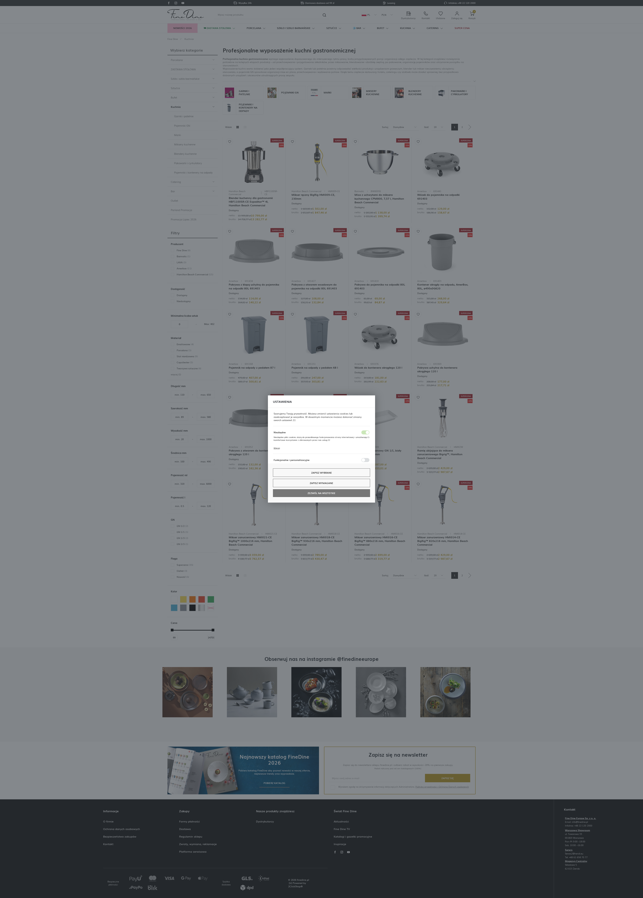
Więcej (277, 448)
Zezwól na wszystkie (321, 493)
